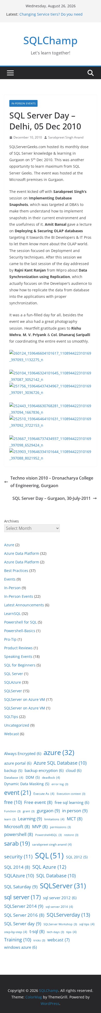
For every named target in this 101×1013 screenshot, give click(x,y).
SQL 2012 (77, 856)
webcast (58, 940)
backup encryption (44, 770)
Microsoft (17, 826)
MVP (40, 826)
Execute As (43, 793)
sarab (17, 843)
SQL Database (56, 875)
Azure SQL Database (60, 763)
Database (13, 777)
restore (71, 835)
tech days (55, 932)
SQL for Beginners (19, 665)
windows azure (20, 947)
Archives (11, 521)
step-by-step (15, 932)
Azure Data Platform (21, 553)
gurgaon (48, 810)
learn (10, 819)
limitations (54, 819)
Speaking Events (18, 656)
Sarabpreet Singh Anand (65, 137)
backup (13, 770)
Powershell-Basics (19, 630)
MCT (74, 819)
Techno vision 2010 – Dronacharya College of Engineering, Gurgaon (51, 481)
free (13, 802)
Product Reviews (18, 647)
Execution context (71, 794)
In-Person (12, 587)
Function (12, 811)
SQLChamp (50, 40)
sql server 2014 (59, 906)
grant (28, 811)
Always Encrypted (22, 753)
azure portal (17, 763)
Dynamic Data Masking (26, 783)
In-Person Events (23, 103)
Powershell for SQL (20, 622)
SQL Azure (49, 867)
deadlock (51, 777)
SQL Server (13, 673)
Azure (9, 544)
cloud (73, 770)
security (18, 856)
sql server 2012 (59, 897)
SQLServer (13, 690)
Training (17, 939)
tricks (39, 940)
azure (59, 752)
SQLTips (11, 716)
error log (60, 784)
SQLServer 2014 (23, 906)
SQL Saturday (21, 886)
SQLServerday (68, 914)
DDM (33, 777)
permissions (60, 827)
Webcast (11, 733)
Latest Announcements (24, 604)
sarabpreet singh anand (52, 844)
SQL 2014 (17, 867)
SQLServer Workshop (60, 924)
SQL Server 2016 (24, 915)
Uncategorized (16, 725)
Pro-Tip (10, 639)
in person (75, 810)
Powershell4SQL (48, 835)
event (17, 792)
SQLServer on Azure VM (24, 699)
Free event (38, 802)
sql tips (87, 924)
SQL (49, 855)
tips (71, 932)
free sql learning (72, 802)
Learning (30, 818)
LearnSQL (12, 613)
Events (10, 579)
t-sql (37, 931)
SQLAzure (12, 682)
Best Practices (16, 570)
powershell (18, 834)
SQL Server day (22, 923)
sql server (22, 897)
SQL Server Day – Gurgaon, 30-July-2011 (51, 498)
